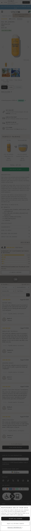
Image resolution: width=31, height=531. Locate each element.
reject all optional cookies (15, 523)
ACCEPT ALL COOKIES (15, 518)
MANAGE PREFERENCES (15, 527)
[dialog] (15, 518)
